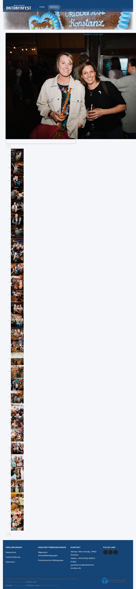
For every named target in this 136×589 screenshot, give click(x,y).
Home (42, 7)
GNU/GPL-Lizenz (33, 585)
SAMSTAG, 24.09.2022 (93, 34)
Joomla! (9, 585)
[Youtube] (110, 552)
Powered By (114, 580)
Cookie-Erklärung (13, 557)
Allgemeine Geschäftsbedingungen (48, 554)
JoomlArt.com (31, 582)
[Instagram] (115, 552)
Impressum (10, 562)
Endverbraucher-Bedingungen (50, 560)
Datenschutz (11, 552)
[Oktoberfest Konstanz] (19, 11)
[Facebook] (105, 552)
